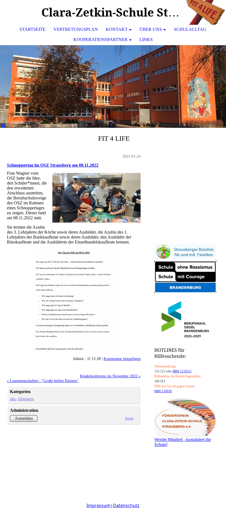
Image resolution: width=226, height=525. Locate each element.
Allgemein (26, 399)
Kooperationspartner (100, 39)
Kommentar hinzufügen (122, 358)
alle (12, 399)
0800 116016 (163, 391)
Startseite (32, 29)
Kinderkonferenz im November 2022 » (110, 376)
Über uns (150, 29)
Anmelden (24, 418)
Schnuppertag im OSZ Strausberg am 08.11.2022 (52, 165)
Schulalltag (190, 29)
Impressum (99, 505)
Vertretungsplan (75, 29)
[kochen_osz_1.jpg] (74, 299)
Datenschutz (126, 505)
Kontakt (117, 29)
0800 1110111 (182, 371)
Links (146, 39)
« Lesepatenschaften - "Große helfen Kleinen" (43, 380)
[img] (205, 12)
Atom (129, 418)
